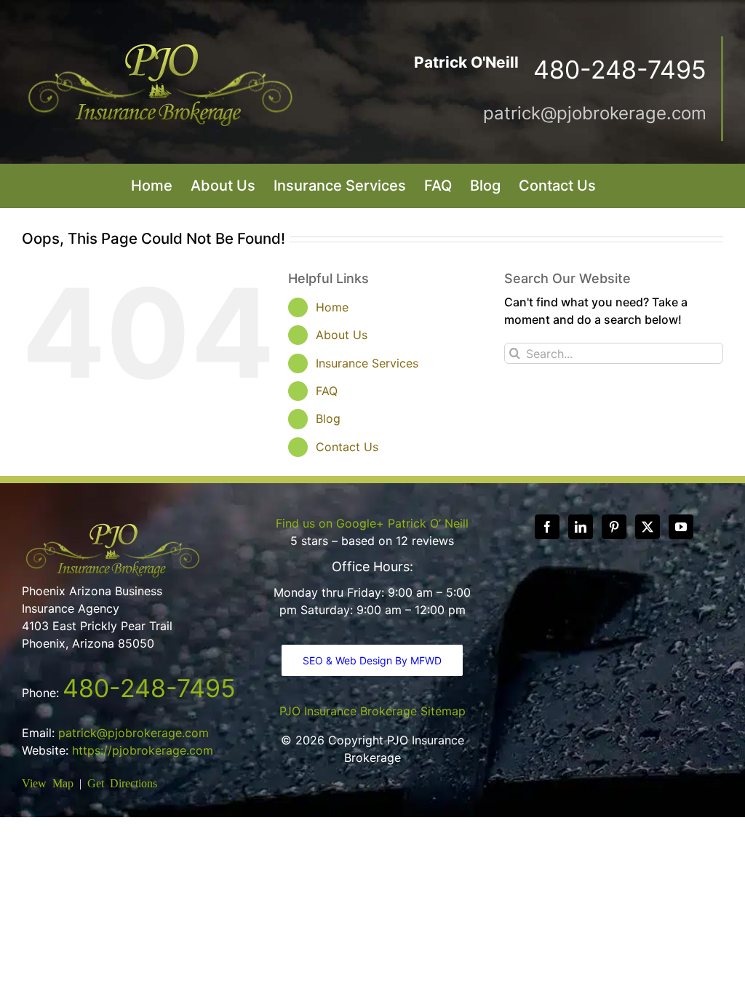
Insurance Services (367, 363)
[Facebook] (547, 526)
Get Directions (122, 782)
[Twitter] (647, 526)
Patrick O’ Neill (428, 523)
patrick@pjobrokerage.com (594, 113)
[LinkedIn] (580, 526)
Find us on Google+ (330, 523)
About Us (341, 334)
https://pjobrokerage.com (142, 750)
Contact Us (347, 447)
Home (332, 307)
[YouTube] (681, 526)
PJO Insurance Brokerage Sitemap (372, 711)
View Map (47, 782)
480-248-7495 (149, 688)
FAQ (327, 390)
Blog (328, 418)
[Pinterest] (614, 526)
